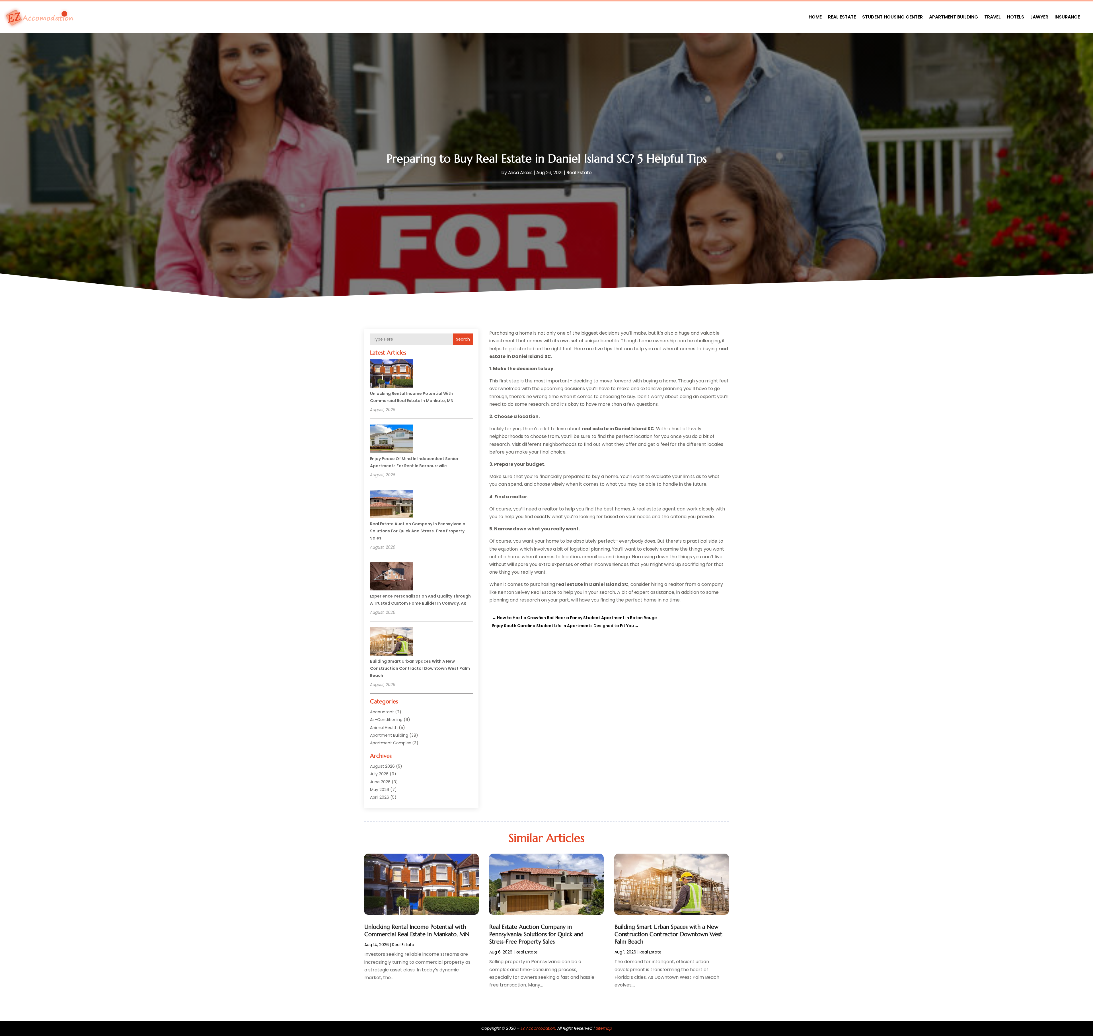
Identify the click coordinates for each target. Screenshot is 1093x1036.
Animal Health (384, 727)
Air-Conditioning (386, 719)
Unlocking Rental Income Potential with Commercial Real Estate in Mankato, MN (416, 930)
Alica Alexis (520, 172)
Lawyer (1039, 17)
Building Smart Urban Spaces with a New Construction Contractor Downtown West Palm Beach (420, 668)
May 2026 (379, 789)
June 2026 (380, 782)
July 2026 (379, 774)
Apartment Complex (390, 743)
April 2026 (379, 797)
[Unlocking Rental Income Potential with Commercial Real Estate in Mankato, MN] (391, 374)
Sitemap (604, 1028)
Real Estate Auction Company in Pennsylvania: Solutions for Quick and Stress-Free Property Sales (418, 531)
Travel (992, 17)
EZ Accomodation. (538, 1028)
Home (815, 17)
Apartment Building (953, 17)
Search (463, 339)
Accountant (382, 712)
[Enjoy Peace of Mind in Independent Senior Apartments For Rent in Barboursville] (391, 440)
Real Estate (842, 17)
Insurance (1067, 17)
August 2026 (382, 766)
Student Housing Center (892, 17)
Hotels (1015, 17)
